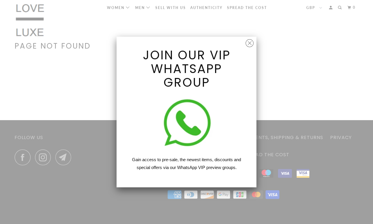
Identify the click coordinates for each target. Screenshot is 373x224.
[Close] (250, 42)
